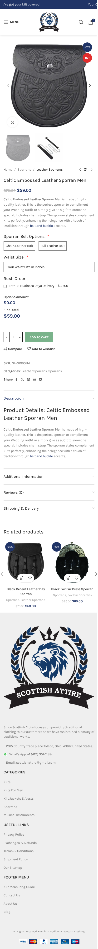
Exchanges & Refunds (20, 843)
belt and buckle (41, 226)
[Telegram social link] (40, 379)
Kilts (7, 782)
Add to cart (39, 337)
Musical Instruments (19, 815)
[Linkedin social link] (34, 379)
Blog (7, 912)
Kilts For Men (13, 790)
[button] (8, 85)
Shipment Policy (16, 859)
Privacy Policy (14, 834)
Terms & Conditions (19, 851)
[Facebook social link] (16, 379)
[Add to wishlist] (30, 578)
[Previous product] (80, 170)
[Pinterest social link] (28, 379)
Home (8, 169)
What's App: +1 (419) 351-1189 (30, 754)
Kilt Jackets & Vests (19, 799)
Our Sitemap (13, 868)
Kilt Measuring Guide (19, 887)
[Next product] (91, 170)
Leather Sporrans (49, 169)
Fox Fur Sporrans (80, 595)
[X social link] (22, 379)
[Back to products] (86, 170)
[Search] (81, 22)
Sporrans (24, 169)
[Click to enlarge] (12, 122)
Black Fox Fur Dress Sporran (72, 589)
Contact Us (12, 895)
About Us (10, 904)
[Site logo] (49, 22)
